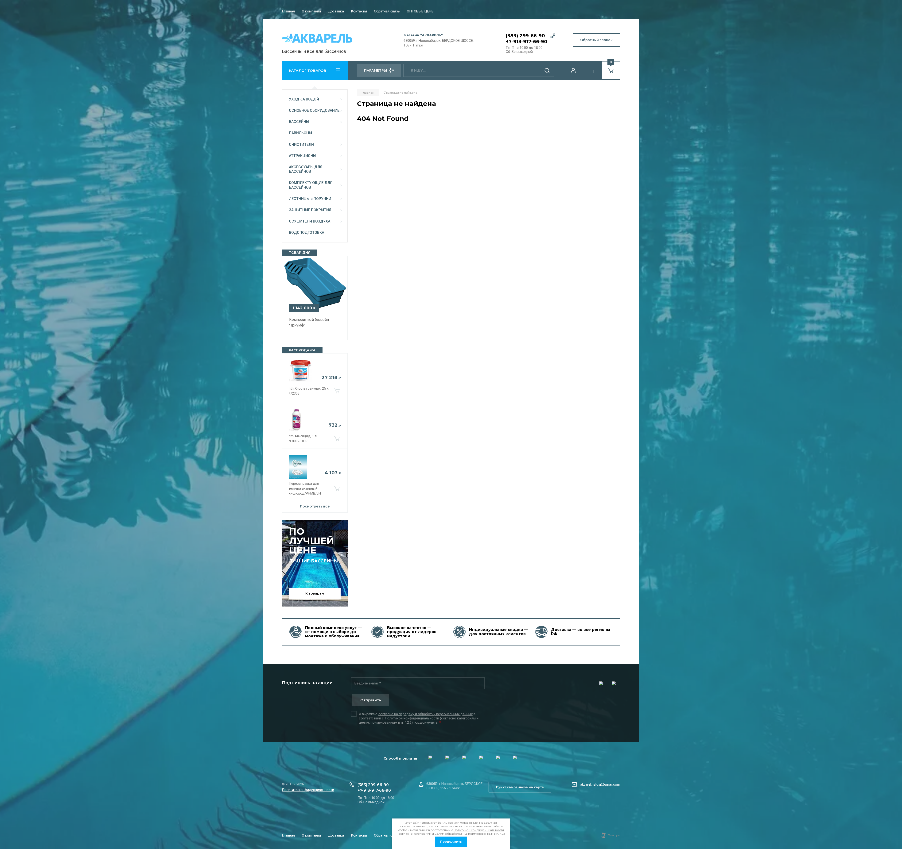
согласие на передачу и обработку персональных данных (425, 714)
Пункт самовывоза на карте (520, 787)
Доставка (336, 11)
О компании (311, 11)
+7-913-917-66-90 (526, 41)
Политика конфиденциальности (308, 790)
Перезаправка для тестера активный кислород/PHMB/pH (305, 488)
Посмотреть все (315, 506)
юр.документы (426, 722)
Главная (288, 11)
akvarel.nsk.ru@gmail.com (600, 784)
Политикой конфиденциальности (412, 718)
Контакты (359, 11)
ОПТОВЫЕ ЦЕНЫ (420, 11)
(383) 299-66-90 (525, 35)
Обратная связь (387, 11)
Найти (547, 70)
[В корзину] (337, 391)
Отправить (370, 700)
